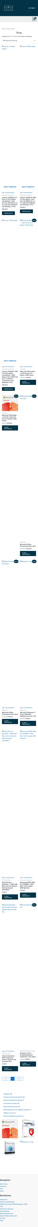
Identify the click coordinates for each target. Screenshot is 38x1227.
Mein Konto (4, 1184)
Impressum (3, 1199)
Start (3, 29)
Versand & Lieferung (6, 1209)
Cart (1, 1189)
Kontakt (2, 1218)
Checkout (3, 1186)
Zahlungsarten (5, 1211)
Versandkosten (9, 192)
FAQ (1, 1206)
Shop (8, 29)
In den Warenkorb (26, 382)
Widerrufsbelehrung (6, 1213)
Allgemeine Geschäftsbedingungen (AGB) (13, 1204)
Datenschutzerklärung (7, 1202)
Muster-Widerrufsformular (8, 1216)
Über (1, 1220)
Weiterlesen (8, 213)
